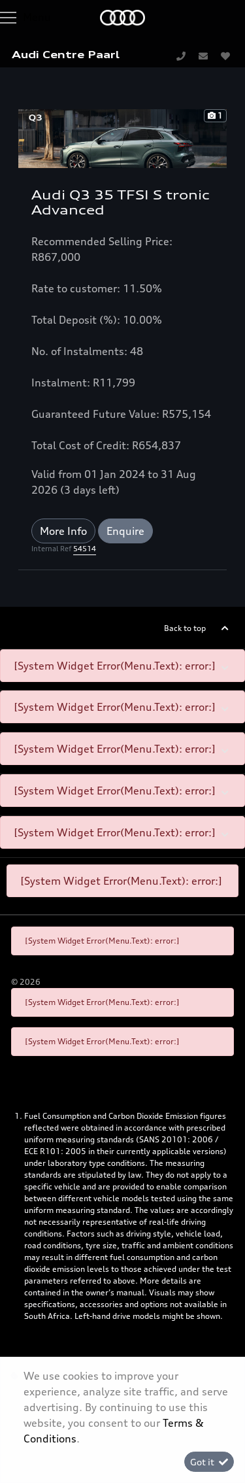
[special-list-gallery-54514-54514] (122, 137)
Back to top (185, 628)
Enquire (125, 530)
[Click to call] (181, 55)
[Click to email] (203, 55)
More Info (63, 530)
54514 (84, 548)
